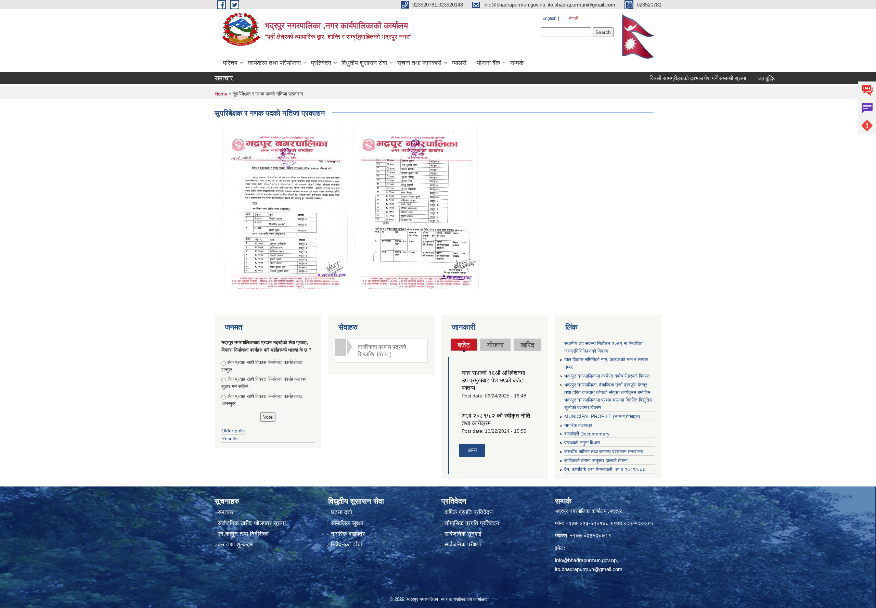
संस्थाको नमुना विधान (582, 442)
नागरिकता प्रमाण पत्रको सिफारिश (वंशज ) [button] (382, 350)
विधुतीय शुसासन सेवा (364, 63)
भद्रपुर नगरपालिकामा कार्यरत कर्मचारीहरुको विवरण (607, 376)
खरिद (527, 345)
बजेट (464, 346)
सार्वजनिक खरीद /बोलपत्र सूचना (252, 523)
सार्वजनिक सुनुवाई (463, 534)
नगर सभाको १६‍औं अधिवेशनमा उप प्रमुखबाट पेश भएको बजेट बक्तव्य (493, 380)
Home (221, 94)
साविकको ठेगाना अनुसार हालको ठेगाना (596, 460)
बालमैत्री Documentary (586, 433)
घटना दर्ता (341, 512)
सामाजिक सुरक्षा (347, 523)
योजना (495, 345)
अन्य (472, 450)
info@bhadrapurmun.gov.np (586, 560)
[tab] (381, 350)
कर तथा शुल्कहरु (236, 544)
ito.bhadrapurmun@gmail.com (588, 569)
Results (229, 438)
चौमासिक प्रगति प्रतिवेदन (472, 523)
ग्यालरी (459, 63)
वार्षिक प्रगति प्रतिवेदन (469, 512)
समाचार (225, 512)
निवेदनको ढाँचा (346, 544)
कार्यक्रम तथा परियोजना (274, 63)
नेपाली (573, 18)
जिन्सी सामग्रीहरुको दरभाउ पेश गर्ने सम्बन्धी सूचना (677, 78)
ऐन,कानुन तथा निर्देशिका (243, 534)
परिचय (230, 63)
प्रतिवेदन (321, 63)
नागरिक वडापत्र (578, 425)
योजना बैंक (488, 63)
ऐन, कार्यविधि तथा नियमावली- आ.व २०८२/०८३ (604, 469)
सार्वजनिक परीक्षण (463, 544)
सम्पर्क (517, 63)
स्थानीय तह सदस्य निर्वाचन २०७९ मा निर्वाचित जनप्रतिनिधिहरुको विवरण (603, 347)
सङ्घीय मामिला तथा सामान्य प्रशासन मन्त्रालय (603, 451)
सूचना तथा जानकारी (419, 63)
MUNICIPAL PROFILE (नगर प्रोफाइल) (602, 416)
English (549, 18)
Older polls (233, 430)
